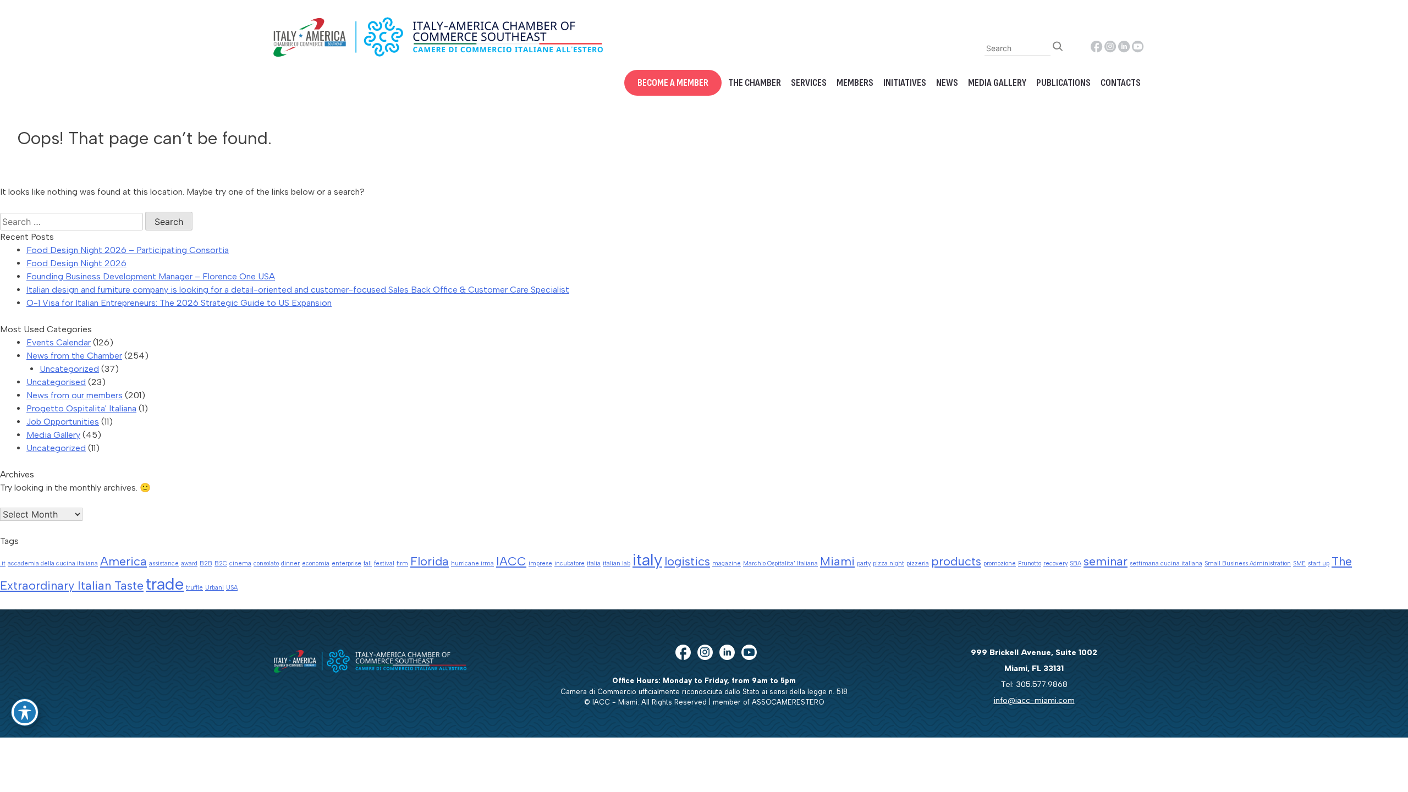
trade (165, 583)
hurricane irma (472, 563)
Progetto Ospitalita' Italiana (81, 408)
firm (402, 563)
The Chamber (754, 83)
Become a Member (672, 83)
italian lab (616, 563)
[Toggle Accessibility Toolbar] (25, 712)
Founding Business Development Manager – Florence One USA (150, 276)
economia (315, 563)
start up (1318, 563)
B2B (206, 563)
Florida (429, 561)
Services (809, 83)
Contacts (1121, 83)
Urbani (214, 587)
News (947, 83)
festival (384, 563)
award (189, 563)
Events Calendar (58, 342)
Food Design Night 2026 (76, 263)
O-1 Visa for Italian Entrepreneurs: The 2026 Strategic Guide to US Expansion (179, 303)
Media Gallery (997, 83)
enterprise (346, 563)
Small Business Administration (1247, 563)
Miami (837, 561)
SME (1299, 563)
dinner (290, 563)
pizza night (888, 563)
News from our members (74, 395)
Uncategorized (69, 369)
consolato (266, 563)
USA (232, 587)
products (956, 561)
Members (855, 83)
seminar (1106, 561)
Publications (1063, 83)
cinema (240, 563)
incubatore (569, 563)
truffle (194, 587)
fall (368, 563)
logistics (687, 561)
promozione (999, 563)
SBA (1075, 563)
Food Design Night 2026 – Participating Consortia (127, 250)
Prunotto (1029, 563)
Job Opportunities (62, 421)
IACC (511, 561)
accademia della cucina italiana (53, 563)
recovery (1055, 563)
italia (594, 563)
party (864, 563)
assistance (164, 563)
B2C (221, 563)
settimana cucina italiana (1166, 563)
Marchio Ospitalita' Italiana (780, 563)
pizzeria (917, 563)
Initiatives (904, 83)
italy (647, 559)
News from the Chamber (74, 355)
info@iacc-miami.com (1034, 700)
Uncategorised (56, 382)
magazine (726, 563)
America (123, 561)
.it (3, 563)
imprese (540, 563)
